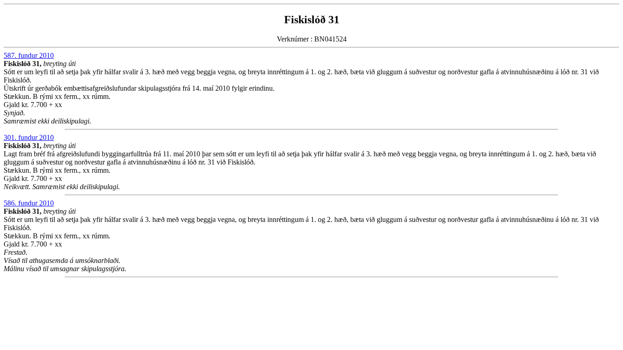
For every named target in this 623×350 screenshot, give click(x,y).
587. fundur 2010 (29, 55)
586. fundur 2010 (29, 203)
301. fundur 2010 (29, 137)
